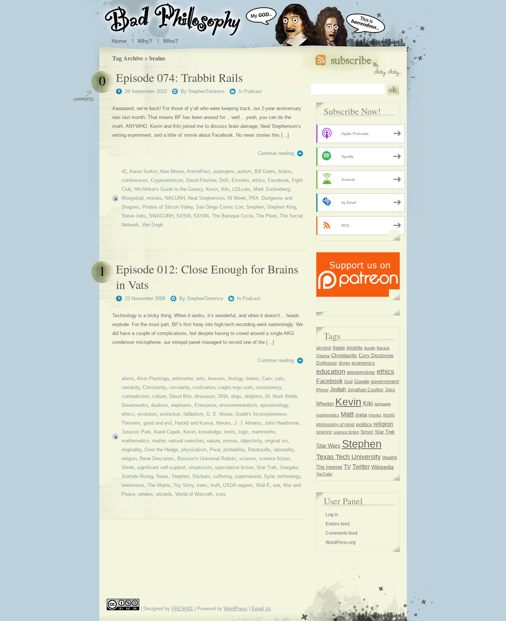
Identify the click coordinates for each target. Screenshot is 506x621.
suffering (222, 476)
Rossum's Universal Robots (206, 458)
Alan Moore (172, 171)
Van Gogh (152, 225)
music (389, 415)
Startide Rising (137, 476)
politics (364, 424)
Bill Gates (265, 171)
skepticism (200, 467)
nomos (230, 441)
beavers (216, 378)
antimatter (182, 378)
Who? (170, 41)
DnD (224, 180)
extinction (170, 414)
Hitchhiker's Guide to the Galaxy (168, 189)
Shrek (127, 467)
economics (363, 363)
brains (285, 171)
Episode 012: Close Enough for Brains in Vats (207, 276)
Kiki (225, 189)
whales (145, 494)
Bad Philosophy (180, 18)
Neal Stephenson (206, 198)
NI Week (236, 198)
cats (279, 378)
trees (202, 485)
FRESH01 (182, 608)
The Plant (266, 216)
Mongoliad (132, 198)
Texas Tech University (348, 457)
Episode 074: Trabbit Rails (179, 77)
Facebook (278, 180)
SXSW (183, 216)
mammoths (264, 432)
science (247, 458)
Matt (347, 414)
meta (361, 415)
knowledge (210, 432)
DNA (223, 396)
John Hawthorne (281, 423)
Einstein (240, 180)
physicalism (194, 449)
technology (288, 476)
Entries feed (338, 524)
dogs (236, 396)
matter (159, 441)
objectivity (251, 441)
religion (129, 458)
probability (234, 449)
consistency (268, 387)
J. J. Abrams (248, 423)
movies (154, 198)
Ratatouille (259, 449)
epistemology (274, 405)
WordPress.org (341, 542)
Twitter (361, 466)
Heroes (223, 423)
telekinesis (132, 485)
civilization (204, 387)
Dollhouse (326, 363)
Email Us (261, 608)
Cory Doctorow (376, 355)
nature (213, 441)
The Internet (329, 467)
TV (347, 467)
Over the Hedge (161, 449)
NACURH (175, 198)
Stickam (201, 476)
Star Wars (328, 446)
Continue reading (276, 153)
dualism (159, 405)
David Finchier (201, 180)
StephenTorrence (206, 91)
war (276, 485)
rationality (283, 449)
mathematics (135, 441)
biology (235, 378)
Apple (339, 348)
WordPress (235, 608)
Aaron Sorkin (143, 171)
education (330, 371)
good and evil (157, 423)
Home (119, 41)
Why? (144, 41)
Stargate (289, 467)
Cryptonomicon (167, 180)
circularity (179, 387)
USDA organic (238, 485)
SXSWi (201, 216)
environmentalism (238, 405)
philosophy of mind (335, 424)
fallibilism (193, 414)
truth (215, 485)
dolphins (253, 396)
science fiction (274, 458)
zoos (221, 494)
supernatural (247, 476)
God (348, 381)
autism (244, 171)
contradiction (135, 396)
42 (124, 171)
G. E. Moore (219, 414)
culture (159, 396)
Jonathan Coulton (365, 389)
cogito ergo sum (235, 387)
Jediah (338, 389)
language (382, 404)
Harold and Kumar (194, 423)
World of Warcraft (194, 494)
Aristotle (354, 348)
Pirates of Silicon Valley (167, 207)
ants (200, 378)
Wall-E (263, 485)
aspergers (223, 171)
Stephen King (281, 207)
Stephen (255, 207)
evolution (147, 414)
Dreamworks (134, 405)
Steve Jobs (133, 216)
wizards (164, 494)
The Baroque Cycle (232, 216)
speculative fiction (234, 467)
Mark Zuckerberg (271, 189)
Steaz (162, 476)
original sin (276, 441)
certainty (130, 387)
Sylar (269, 476)
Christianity (154, 387)
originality (131, 449)
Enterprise (205, 405)
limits (230, 432)
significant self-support (161, 467)
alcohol (323, 348)
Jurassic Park (136, 432)
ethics (258, 180)
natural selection (186, 441)
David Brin (180, 396)
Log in (332, 514)
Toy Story (183, 485)
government (385, 381)
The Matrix (158, 485)
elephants (181, 405)
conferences (134, 180)
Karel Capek (167, 432)
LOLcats (241, 189)
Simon (366, 432)
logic (244, 432)
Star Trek (267, 467)
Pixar (215, 449)
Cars (267, 378)
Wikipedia (382, 467)
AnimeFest (198, 171)
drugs (344, 363)
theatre (389, 457)
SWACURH (161, 216)
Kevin (212, 189)
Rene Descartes (157, 458)
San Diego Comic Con (219, 207)
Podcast (253, 91)
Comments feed (341, 533)
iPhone (322, 390)
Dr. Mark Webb (281, 396)
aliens (127, 378)
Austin (369, 348)
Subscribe (359, 63)
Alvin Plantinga (153, 378)
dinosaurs (204, 396)
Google (361, 381)
